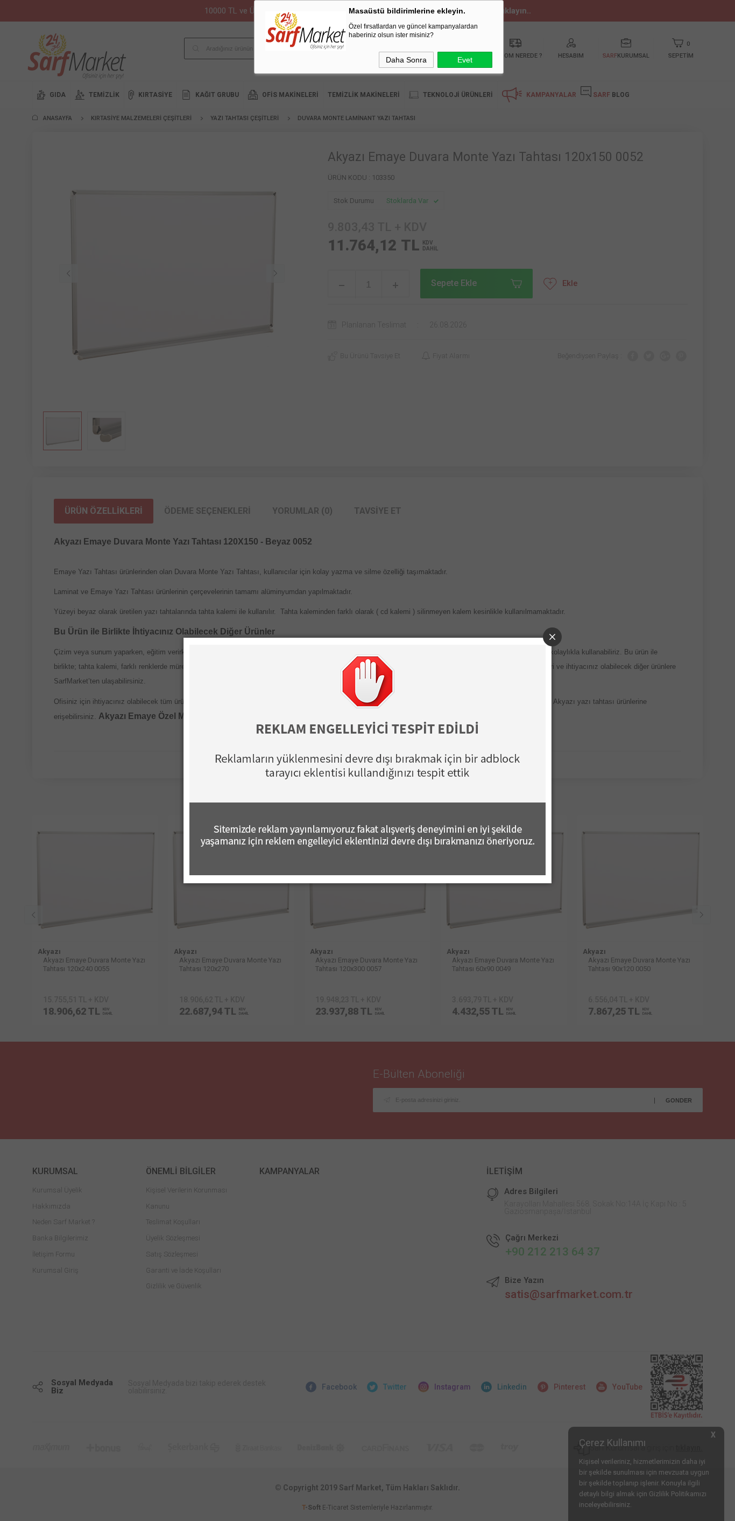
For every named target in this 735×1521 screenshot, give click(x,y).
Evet (464, 59)
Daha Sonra (406, 59)
